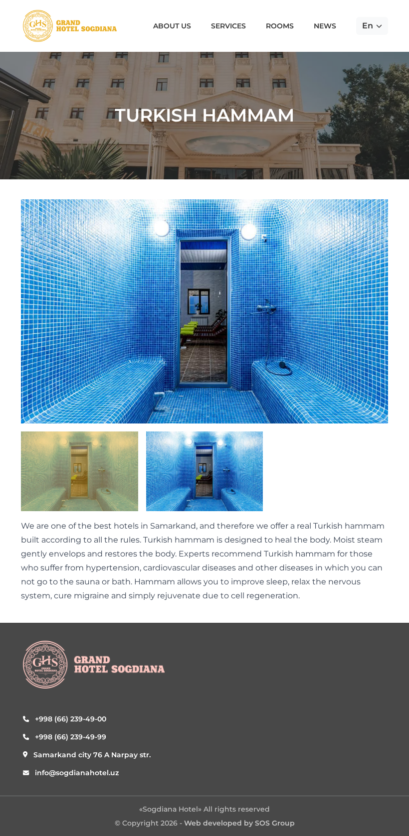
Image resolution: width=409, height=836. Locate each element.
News (325, 25)
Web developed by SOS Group (239, 823)
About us (172, 25)
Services (228, 25)
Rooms (280, 25)
